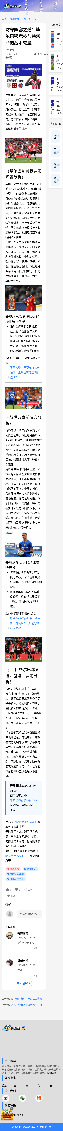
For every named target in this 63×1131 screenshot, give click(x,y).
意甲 (39, 1085)
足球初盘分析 (17, 879)
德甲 (28, 1085)
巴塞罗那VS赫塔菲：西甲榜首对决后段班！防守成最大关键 (25, 623)
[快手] (39, 1098)
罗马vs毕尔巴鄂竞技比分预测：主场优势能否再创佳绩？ (25, 372)
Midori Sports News (12, 1114)
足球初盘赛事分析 (24, 822)
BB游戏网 (7, 1110)
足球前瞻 (31, 868)
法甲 (51, 1085)
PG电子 (6, 1119)
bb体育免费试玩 (15, 856)
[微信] (22, 1098)
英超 (4, 1085)
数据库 (41, 6)
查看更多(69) (24, 983)
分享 (29, 889)
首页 (4, 19)
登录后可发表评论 (28, 914)
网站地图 (51, 1073)
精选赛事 (14, 868)
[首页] (31, 1041)
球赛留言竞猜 (17, 874)
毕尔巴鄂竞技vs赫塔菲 (23, 800)
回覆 (35, 948)
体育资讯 (26, 6)
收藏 (12, 896)
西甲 (25, 19)
